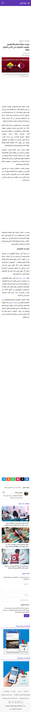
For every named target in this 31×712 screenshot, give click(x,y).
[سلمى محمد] (26, 493)
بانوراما (21, 41)
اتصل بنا (13, 691)
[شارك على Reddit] (8, 479)
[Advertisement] (15, 22)
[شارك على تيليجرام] (4, 479)
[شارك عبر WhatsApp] (13, 479)
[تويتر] (3, 492)
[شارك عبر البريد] (17, 479)
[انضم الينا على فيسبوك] (12, 702)
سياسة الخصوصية (24, 698)
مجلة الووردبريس (13, 709)
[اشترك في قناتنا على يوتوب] (21, 702)
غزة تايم (23, 3)
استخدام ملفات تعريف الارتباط (10, 698)
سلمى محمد (26, 53)
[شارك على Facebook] (27, 479)
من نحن (19, 691)
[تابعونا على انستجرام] (15, 702)
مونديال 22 (14, 302)
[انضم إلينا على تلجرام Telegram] (9, 702)
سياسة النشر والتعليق (6, 694)
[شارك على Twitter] (22, 479)
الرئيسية (26, 691)
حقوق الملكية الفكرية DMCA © (22, 694)
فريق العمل (6, 691)
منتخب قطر (22, 278)
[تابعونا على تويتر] (18, 702)
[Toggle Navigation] (29, 3)
